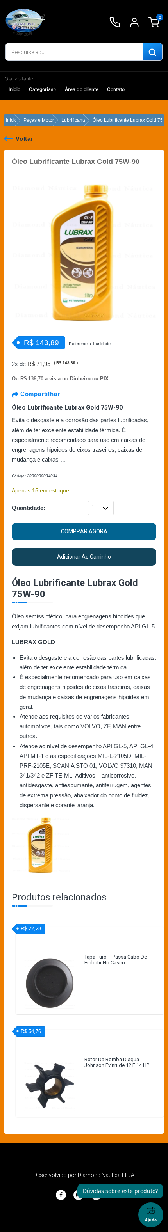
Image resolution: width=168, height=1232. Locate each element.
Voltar (25, 138)
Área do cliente (81, 89)
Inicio (14, 89)
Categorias (41, 89)
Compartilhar (39, 394)
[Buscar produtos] (152, 52)
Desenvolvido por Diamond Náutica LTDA (84, 1175)
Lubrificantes (75, 120)
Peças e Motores (41, 120)
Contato (116, 89)
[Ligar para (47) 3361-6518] (115, 22)
